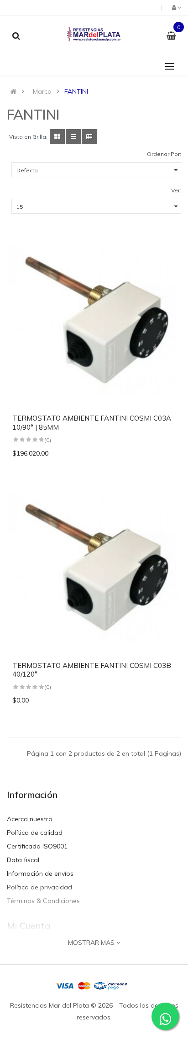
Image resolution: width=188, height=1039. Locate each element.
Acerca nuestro (29, 819)
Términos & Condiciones (43, 901)
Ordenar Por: (164, 154)
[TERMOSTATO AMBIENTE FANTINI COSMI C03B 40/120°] (94, 568)
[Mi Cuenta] (176, 7)
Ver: (176, 190)
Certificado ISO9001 (37, 846)
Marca (42, 91)
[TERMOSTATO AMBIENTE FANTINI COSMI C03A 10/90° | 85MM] (94, 321)
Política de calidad (35, 832)
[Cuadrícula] (57, 136)
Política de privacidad (39, 887)
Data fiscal (23, 860)
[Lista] (73, 136)
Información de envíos (40, 873)
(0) (47, 440)
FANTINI (76, 91)
